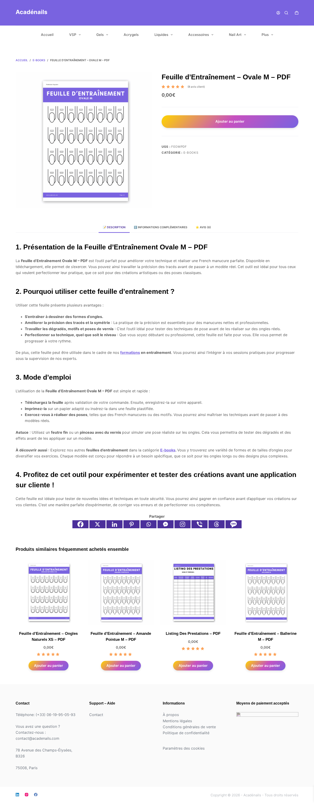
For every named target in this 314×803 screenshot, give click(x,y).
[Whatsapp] (148, 524)
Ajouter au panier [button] (48, 665)
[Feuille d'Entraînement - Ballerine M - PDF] (265, 592)
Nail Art (235, 34)
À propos (171, 714)
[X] (97, 524)
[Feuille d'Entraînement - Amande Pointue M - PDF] (121, 592)
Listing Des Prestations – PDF (193, 633)
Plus (265, 34)
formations (130, 352)
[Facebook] (80, 524)
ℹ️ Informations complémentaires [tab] (160, 227)
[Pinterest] (131, 524)
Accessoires (198, 34)
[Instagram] (182, 524)
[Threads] (216, 524)
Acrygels (131, 34)
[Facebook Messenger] (165, 524)
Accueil (47, 34)
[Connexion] (278, 12)
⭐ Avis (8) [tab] (203, 227)
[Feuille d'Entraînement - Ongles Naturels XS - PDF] (48, 592)
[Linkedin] (114, 524)
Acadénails (31, 12)
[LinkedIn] (17, 794)
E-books (190, 152)
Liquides (161, 34)
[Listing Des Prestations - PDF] (193, 592)
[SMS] (234, 524)
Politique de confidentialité (186, 733)
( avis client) (196, 86)
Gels (100, 34)
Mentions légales (177, 721)
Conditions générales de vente (189, 727)
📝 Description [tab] (114, 227)
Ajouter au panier (229, 121)
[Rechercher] (286, 12)
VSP (72, 34)
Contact (96, 714)
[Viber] (199, 524)
